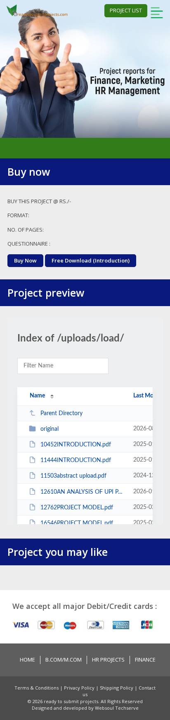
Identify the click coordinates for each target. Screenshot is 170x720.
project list (126, 10)
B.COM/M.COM (63, 659)
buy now (25, 260)
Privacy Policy (80, 688)
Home (27, 659)
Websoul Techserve (117, 708)
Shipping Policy (117, 688)
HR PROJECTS (108, 659)
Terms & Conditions (37, 688)
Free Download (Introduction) (91, 260)
